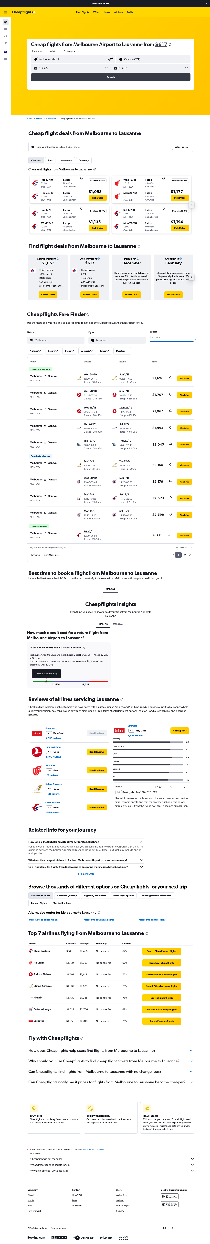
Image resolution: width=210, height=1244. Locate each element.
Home (29, 119)
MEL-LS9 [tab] (103, 624)
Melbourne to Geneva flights (99, 919)
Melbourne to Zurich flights (43, 919)
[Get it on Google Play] (169, 1196)
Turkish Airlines (53, 747)
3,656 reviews (53, 738)
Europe (39, 119)
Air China (50, 765)
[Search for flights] (5, 22)
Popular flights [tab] (39, 903)
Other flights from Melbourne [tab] (156, 895)
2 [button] (185, 555)
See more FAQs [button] (86, 873)
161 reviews (51, 775)
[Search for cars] (5, 36)
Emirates (50, 728)
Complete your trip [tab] (67, 895)
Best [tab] (50, 160)
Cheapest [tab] (36, 160)
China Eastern (52, 802)
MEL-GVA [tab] (111, 589)
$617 (161, 44)
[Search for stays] (5, 29)
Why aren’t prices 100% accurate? (49, 1170)
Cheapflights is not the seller (46, 1158)
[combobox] (37, 51)
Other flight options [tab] (123, 895)
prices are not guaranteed (93, 1149)
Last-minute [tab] (66, 160)
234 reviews (52, 812)
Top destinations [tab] (62, 903)
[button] (206, 3)
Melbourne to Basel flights (152, 919)
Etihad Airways (53, 784)
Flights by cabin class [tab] (95, 895)
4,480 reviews (53, 756)
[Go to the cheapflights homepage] (24, 12)
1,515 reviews (52, 794)
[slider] (195, 341)
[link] (48, 294)
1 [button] (178, 555)
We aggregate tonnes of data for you (50, 1164)
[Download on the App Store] (169, 1204)
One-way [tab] (84, 160)
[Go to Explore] (5, 43)
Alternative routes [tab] (40, 895)
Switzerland (51, 119)
